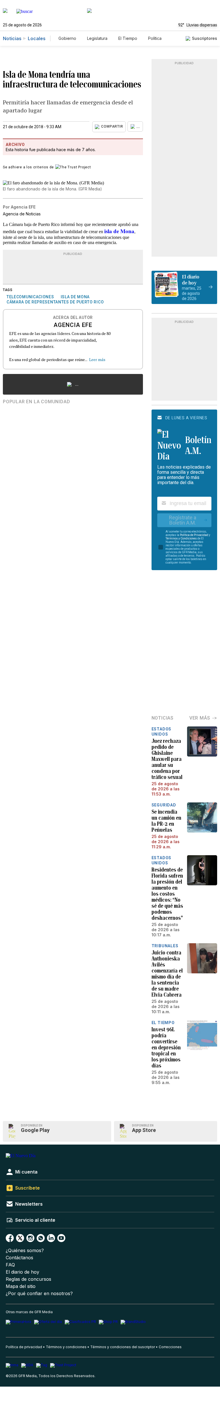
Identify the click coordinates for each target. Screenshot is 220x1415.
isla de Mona (119, 231)
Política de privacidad (24, 1347)
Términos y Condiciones (181, 538)
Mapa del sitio (21, 1286)
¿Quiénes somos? (25, 1250)
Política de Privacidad (194, 535)
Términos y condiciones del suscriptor (122, 1347)
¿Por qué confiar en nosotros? (39, 1293)
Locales (37, 38)
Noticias (12, 38)
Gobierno (67, 38)
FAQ (10, 1265)
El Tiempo (127, 38)
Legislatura (97, 38)
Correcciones (170, 1347)
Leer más (97, 359)
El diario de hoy (22, 1272)
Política (155, 38)
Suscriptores (204, 38)
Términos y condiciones (66, 1347)
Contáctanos (19, 1257)
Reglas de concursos (28, 1279)
